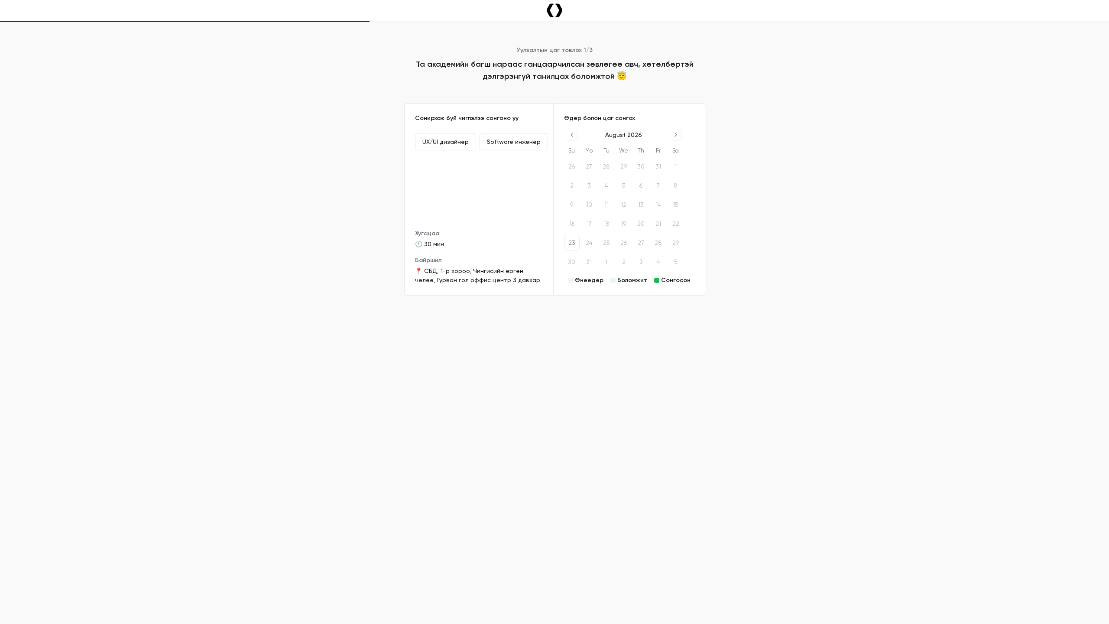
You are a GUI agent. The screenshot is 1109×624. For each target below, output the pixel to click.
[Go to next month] (676, 135)
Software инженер (514, 141)
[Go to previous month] (572, 135)
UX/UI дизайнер (445, 141)
